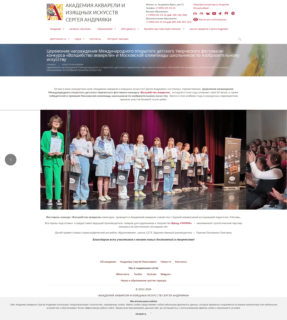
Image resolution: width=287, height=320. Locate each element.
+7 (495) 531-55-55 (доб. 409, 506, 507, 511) (168, 22)
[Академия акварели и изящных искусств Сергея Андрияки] (55, 10)
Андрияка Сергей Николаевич (138, 261)
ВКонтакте (122, 274)
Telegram (165, 274)
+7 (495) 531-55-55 (165, 8)
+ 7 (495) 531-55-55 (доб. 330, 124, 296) (166, 15)
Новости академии (72, 65)
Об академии (108, 261)
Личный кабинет (201, 8)
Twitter (138, 274)
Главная (51, 65)
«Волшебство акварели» (155, 92)
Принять (141, 314)
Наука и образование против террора (143, 280)
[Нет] (150, 313)
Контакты (181, 261)
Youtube (151, 274)
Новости (166, 261)
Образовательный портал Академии (211, 5)
